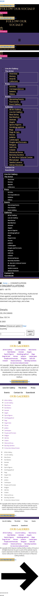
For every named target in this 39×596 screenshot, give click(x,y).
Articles (12, 86)
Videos (12, 94)
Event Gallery (14, 104)
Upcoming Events (16, 99)
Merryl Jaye (14, 160)
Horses (12, 135)
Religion (12, 145)
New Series (14, 114)
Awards (12, 79)
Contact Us (9, 273)
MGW (2, 1)
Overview (13, 74)
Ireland (12, 150)
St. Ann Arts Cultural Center (21, 157)
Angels (12, 122)
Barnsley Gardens (16, 155)
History (12, 76)
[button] (19, 40)
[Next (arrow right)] (3, 595)
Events (8, 96)
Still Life (12, 147)
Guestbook (9, 170)
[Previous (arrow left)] (1, 595)
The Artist (9, 71)
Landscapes (14, 140)
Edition (3, 326)
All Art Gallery (15, 109)
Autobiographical (16, 127)
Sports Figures (15, 124)
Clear (24, 326)
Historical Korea (16, 152)
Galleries (9, 107)
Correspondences (16, 89)
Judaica (12, 137)
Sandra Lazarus (15, 162)
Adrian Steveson (16, 165)
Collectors (13, 81)
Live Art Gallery (15, 112)
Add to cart (30, 332)
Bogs (11, 130)
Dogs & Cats (14, 132)
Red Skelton (14, 117)
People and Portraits (18, 142)
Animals (12, 119)
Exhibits (12, 91)
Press (7, 84)
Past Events (14, 102)
